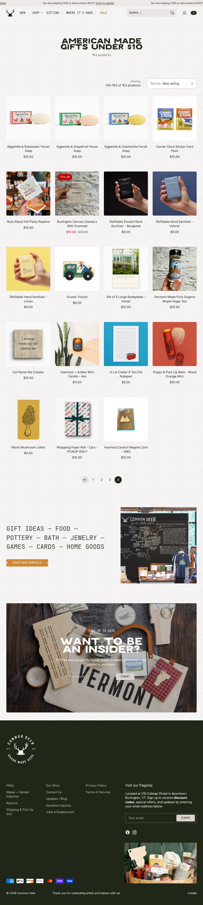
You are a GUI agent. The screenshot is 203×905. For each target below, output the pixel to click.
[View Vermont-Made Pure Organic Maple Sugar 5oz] (175, 269)
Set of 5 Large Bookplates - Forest (126, 299)
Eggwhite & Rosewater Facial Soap (28, 149)
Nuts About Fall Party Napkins (28, 222)
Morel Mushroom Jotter (28, 447)
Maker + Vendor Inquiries (17, 794)
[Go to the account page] (184, 13)
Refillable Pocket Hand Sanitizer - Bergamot (126, 224)
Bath (51, 537)
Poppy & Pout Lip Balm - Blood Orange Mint (174, 374)
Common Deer (26, 893)
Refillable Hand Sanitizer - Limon (28, 299)
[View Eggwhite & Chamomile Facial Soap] (126, 118)
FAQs (10, 785)
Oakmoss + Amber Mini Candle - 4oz (77, 374)
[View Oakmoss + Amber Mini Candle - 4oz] (77, 344)
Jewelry (83, 537)
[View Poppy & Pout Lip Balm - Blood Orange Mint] (175, 344)
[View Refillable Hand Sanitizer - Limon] (28, 269)
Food (62, 528)
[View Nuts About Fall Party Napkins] (28, 194)
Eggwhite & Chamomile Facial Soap (126, 149)
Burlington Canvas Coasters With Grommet (77, 224)
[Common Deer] (10, 12)
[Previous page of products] (84, 479)
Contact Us (54, 792)
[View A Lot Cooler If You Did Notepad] (126, 344)
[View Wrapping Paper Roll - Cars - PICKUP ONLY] (77, 419)
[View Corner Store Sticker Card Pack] (175, 118)
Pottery (19, 537)
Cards (45, 546)
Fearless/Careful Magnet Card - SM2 (126, 449)
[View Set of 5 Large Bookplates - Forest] (126, 269)
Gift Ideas (25, 528)
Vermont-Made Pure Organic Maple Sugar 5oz (174, 299)
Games (15, 546)
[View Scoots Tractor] (77, 269)
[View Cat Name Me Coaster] (28, 344)
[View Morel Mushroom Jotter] (28, 419)
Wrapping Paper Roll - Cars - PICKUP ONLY (77, 449)
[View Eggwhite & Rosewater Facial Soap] (28, 118)
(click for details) (76, 3)
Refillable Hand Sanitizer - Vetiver (174, 224)
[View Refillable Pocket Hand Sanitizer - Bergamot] (126, 194)
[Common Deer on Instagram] (134, 832)
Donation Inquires (58, 805)
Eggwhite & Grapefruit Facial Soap (77, 149)
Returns (11, 803)
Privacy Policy (96, 785)
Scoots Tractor (77, 297)
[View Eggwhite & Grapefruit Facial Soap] (77, 118)
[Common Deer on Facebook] (127, 832)
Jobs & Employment (60, 812)
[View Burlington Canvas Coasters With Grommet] (77, 194)
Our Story (53, 785)
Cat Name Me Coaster (28, 372)
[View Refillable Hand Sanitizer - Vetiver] (175, 194)
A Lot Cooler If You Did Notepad (126, 374)
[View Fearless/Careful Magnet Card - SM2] (126, 419)
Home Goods (85, 546)
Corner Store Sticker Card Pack (174, 149)
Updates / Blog (56, 799)
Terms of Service (98, 792)
